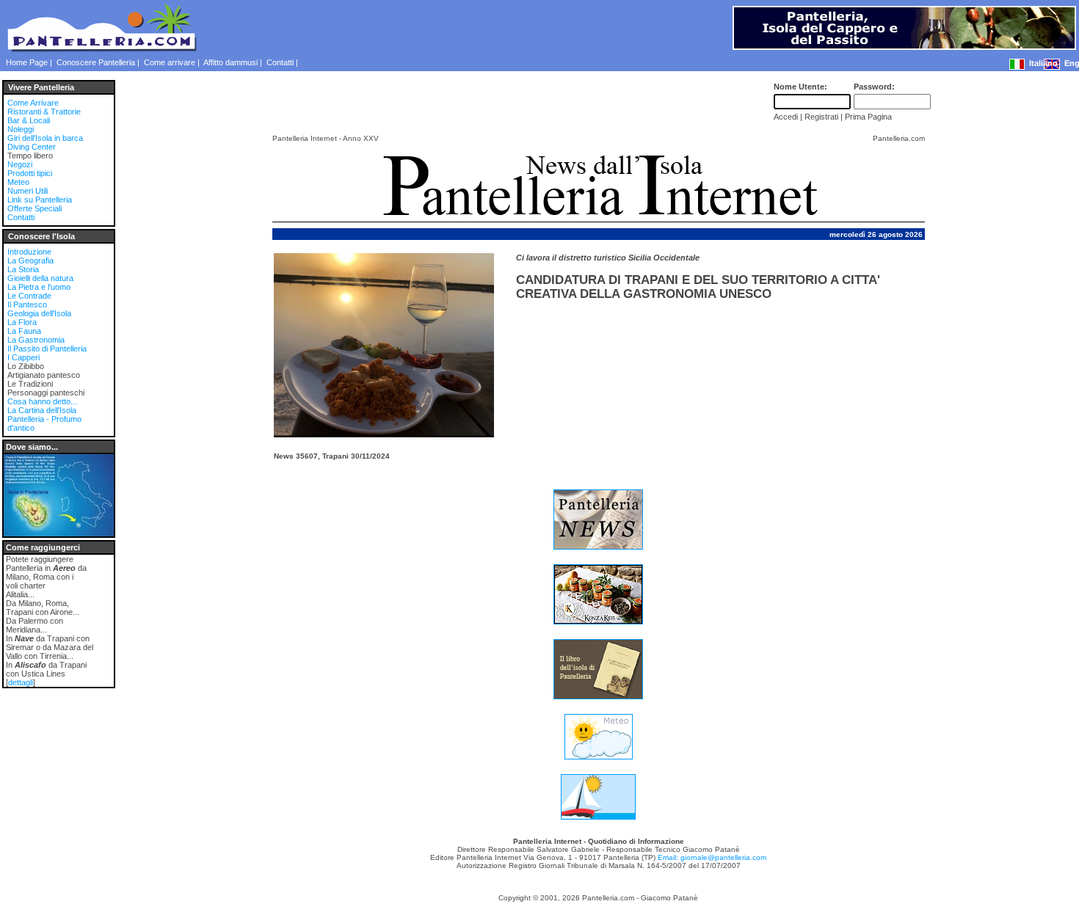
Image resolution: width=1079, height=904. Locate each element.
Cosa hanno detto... (42, 401)
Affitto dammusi (230, 62)
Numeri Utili (27, 190)
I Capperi (23, 357)
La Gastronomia (36, 339)
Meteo (18, 182)
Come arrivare (169, 62)
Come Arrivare (33, 102)
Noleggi (20, 129)
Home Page (27, 62)
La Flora (22, 322)
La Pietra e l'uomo (38, 286)
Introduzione (29, 251)
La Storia (23, 269)
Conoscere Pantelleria (96, 62)
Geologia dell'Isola (39, 313)
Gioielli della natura (40, 278)
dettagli (20, 682)
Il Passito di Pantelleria (47, 348)
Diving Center (31, 146)
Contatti (280, 62)
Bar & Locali (28, 120)
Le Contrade (29, 295)
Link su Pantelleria (39, 199)
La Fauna (24, 331)
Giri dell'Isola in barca (45, 138)
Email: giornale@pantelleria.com (712, 857)
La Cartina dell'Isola (41, 410)
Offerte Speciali (34, 208)
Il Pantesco (27, 304)
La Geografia (30, 260)
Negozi (19, 164)
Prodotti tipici (29, 173)
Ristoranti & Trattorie (44, 111)
